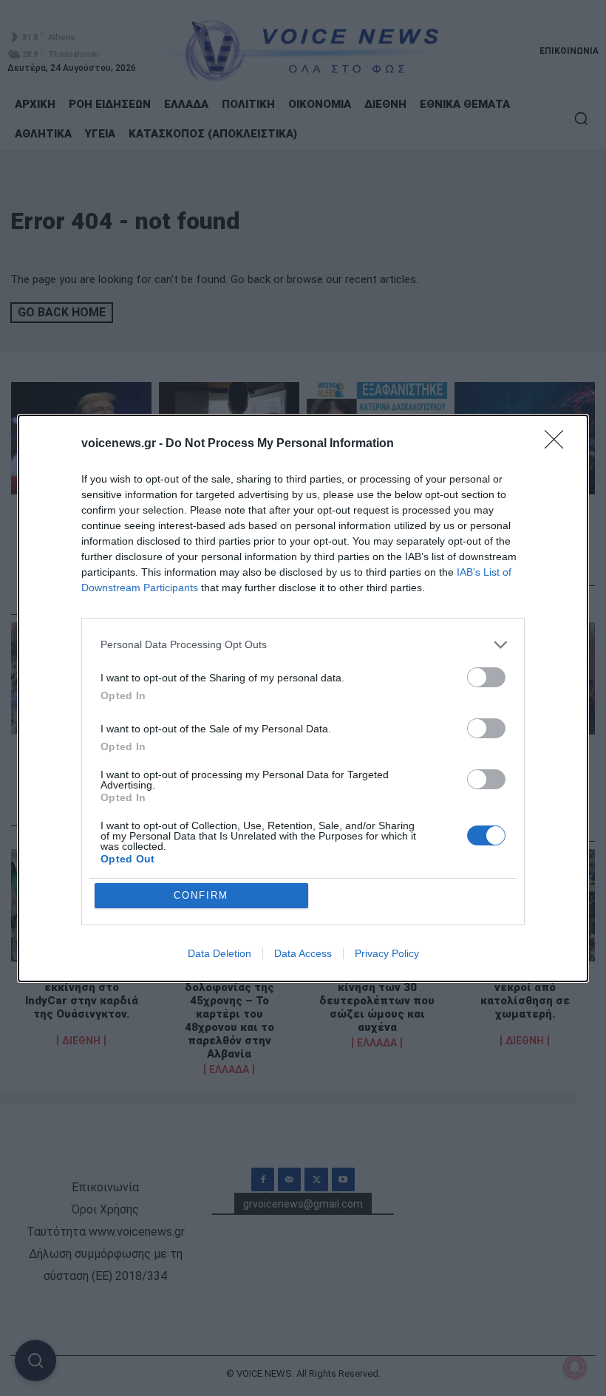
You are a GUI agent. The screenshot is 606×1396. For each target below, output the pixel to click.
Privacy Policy (387, 953)
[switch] (486, 677)
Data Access (303, 953)
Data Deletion (219, 953)
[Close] (559, 444)
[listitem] (303, 645)
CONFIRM (201, 895)
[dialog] (303, 698)
